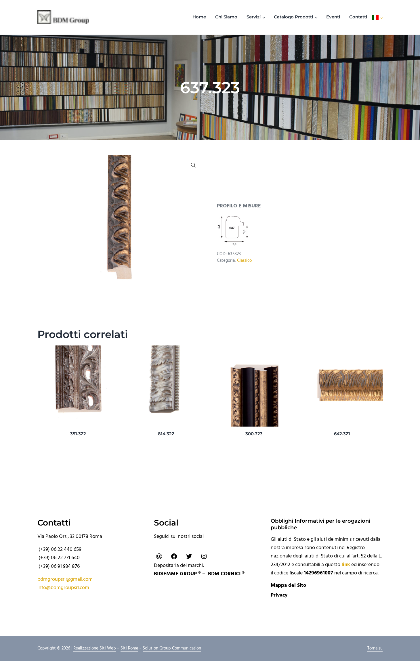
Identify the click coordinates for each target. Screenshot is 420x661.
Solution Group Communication (172, 648)
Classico (244, 260)
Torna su (375, 648)
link (345, 565)
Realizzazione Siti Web (94, 648)
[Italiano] (377, 17)
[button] (193, 165)
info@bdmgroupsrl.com (63, 588)
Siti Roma (129, 648)
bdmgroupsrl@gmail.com (65, 579)
